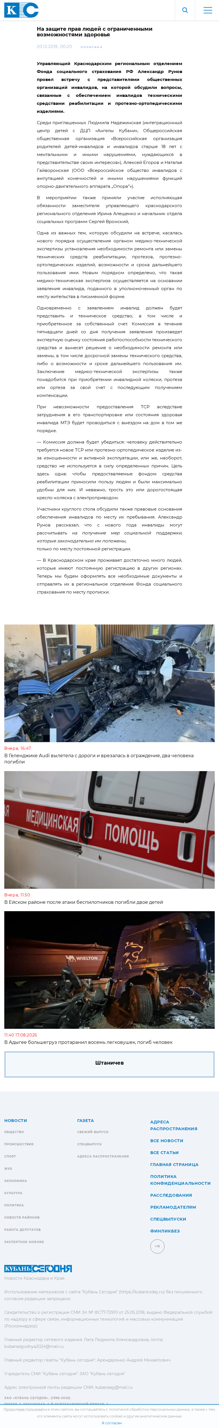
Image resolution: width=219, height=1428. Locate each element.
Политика (92, 47)
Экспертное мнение (24, 1242)
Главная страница (174, 1164)
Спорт (10, 1156)
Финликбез (165, 1231)
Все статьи (164, 1152)
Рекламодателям (173, 1207)
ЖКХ (8, 1169)
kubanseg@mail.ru (114, 1387)
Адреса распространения (103, 1156)
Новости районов (22, 1217)
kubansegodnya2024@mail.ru (34, 1346)
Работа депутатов (22, 1230)
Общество (14, 1132)
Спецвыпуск (89, 1144)
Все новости (167, 1140)
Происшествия (19, 1144)
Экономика (15, 1181)
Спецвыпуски (168, 1219)
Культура (13, 1193)
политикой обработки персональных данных (149, 1409)
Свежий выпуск (93, 1132)
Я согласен (112, 1423)
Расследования (171, 1195)
